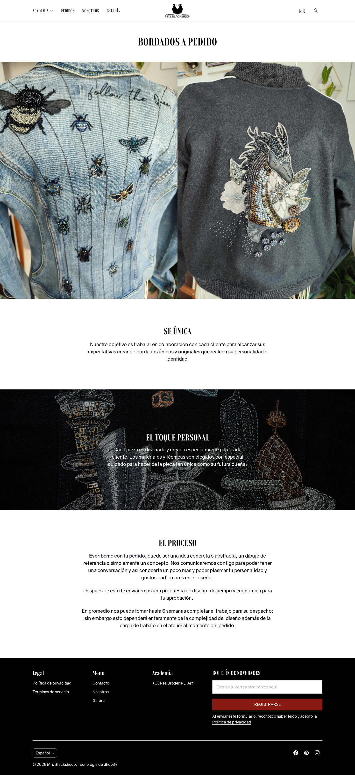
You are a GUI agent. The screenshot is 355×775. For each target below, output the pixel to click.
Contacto (100, 683)
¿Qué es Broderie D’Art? (173, 683)
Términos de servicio (51, 691)
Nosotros (90, 10)
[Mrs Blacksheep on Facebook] (296, 752)
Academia (41, 10)
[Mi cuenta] (315, 11)
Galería (113, 10)
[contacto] (302, 11)
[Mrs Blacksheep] (177, 11)
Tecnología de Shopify (97, 764)
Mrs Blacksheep (61, 764)
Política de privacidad (52, 683)
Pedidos (67, 10)
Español (43, 753)
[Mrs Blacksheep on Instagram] (317, 752)
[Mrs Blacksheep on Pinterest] (306, 752)
